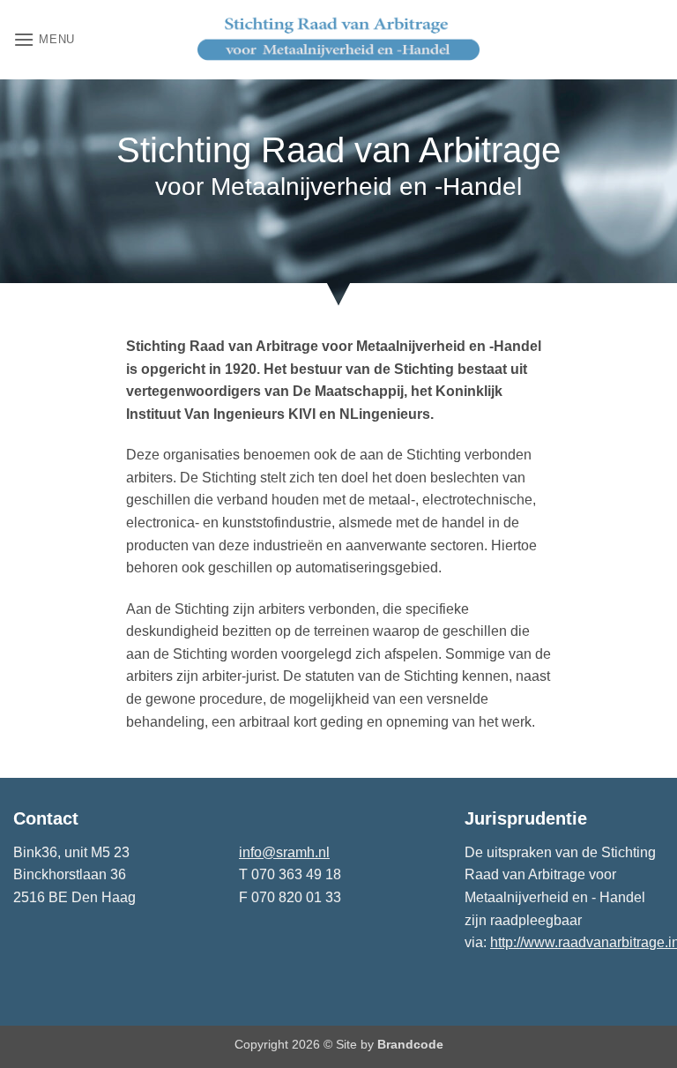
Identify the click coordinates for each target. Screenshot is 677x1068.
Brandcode (410, 1044)
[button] (44, 39)
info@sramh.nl (284, 852)
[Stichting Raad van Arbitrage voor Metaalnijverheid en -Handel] (338, 40)
